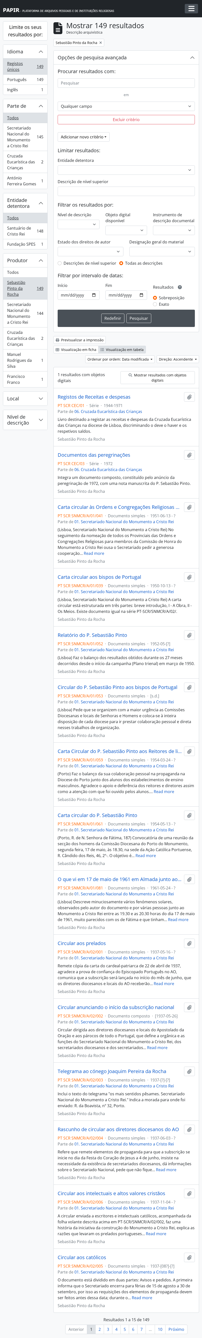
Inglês (25, 91)
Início (62, 285)
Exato (164, 304)
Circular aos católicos (82, 1257)
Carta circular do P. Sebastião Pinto (97, 815)
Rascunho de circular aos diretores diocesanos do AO (118, 1129)
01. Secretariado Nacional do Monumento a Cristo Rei (124, 521)
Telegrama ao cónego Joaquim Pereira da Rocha (112, 1071)
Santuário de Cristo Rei (25, 231)
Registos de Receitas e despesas (94, 397)
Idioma (15, 51)
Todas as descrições (144, 263)
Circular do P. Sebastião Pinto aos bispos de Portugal (117, 687)
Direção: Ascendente (176, 359)
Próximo (176, 1329)
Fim (108, 285)
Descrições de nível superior (90, 263)
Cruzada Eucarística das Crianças (25, 162)
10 (160, 1329)
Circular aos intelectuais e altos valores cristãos (111, 1193)
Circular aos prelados (82, 943)
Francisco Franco (25, 379)
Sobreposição (172, 298)
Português (25, 81)
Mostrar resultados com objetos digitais (159, 378)
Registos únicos (25, 66)
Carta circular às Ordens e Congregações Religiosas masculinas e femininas (120, 507)
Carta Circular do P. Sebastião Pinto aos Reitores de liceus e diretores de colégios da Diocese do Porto (120, 751)
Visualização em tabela (124, 349)
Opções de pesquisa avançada (92, 57)
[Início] (61, 8)
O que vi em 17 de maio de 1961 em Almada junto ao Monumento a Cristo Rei (120, 879)
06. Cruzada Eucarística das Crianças (108, 411)
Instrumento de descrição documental (173, 217)
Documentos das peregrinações (94, 455)
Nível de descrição (18, 419)
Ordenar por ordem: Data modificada (118, 359)
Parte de (16, 106)
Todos (13, 118)
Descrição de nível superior (83, 181)
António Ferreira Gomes (25, 181)
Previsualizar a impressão (81, 340)
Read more (94, 553)
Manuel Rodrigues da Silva (25, 360)
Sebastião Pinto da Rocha (25, 288)
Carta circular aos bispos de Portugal (99, 577)
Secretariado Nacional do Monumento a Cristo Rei (25, 137)
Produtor (17, 260)
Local (13, 398)
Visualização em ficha (78, 349)
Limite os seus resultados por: (25, 31)
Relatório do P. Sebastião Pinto (92, 635)
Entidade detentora (18, 203)
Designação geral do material (156, 242)
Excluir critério (126, 119)
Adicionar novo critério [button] (82, 137)
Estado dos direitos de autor (84, 242)
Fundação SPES (25, 245)
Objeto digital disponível (117, 217)
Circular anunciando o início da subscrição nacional (116, 1007)
